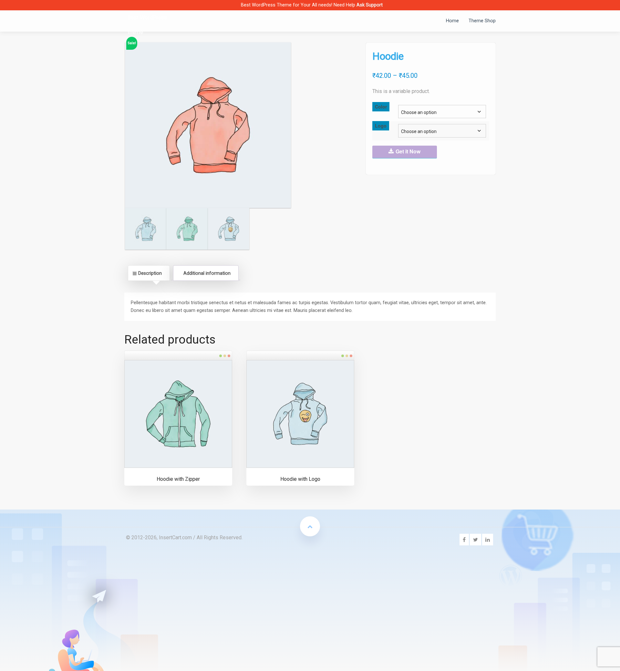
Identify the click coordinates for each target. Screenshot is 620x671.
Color (381, 106)
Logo (381, 125)
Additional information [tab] (207, 272)
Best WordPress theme (147, 24)
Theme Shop (482, 21)
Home (452, 21)
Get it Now (408, 151)
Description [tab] (150, 272)
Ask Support (369, 5)
